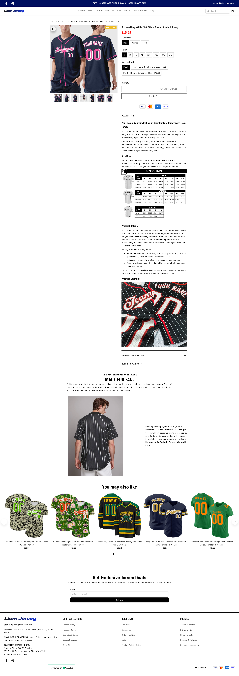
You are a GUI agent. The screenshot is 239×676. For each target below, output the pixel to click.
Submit (119, 600)
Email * (73, 589)
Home (52, 21)
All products (63, 21)
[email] (224, 3)
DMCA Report (200, 667)
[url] (167, 444)
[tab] (113, 554)
